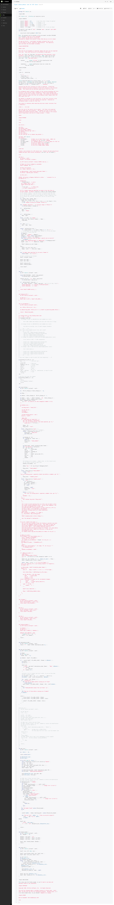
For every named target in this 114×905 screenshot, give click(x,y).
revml (28, 4)
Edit (95, 8)
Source (36, 4)
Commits (22, 8)
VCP (33, 4)
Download (108, 8)
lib (30, 4)
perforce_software (22, 4)
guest (16, 4)
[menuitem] (6, 4)
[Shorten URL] (80, 8)
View (17, 8)
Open (90, 8)
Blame (85, 8)
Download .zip (100, 8)
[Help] (107, 1)
